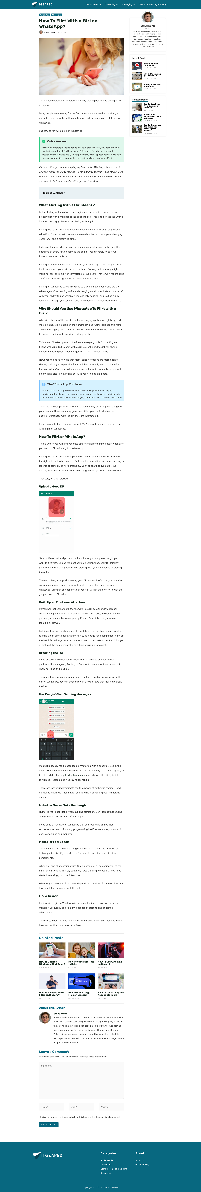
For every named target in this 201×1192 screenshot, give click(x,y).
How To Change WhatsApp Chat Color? (52, 962)
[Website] (111, 1107)
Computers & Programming (113, 1169)
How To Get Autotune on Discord (110, 962)
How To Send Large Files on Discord (79, 993)
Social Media (106, 1160)
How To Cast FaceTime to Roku (81, 962)
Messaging (56, 15)
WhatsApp (44, 15)
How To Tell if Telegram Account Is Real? (111, 993)
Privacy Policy (142, 1164)
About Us (139, 1160)
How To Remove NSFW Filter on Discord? (51, 993)
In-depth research (75, 775)
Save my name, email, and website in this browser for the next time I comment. (81, 1117)
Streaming (105, 1173)
